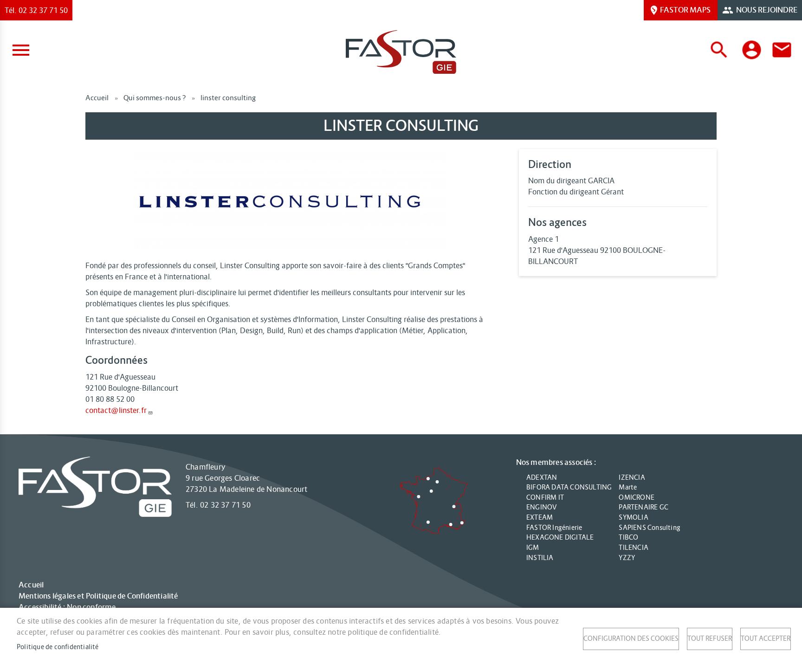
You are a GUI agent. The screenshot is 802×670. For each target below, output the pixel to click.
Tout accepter (765, 639)
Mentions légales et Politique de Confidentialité (98, 596)
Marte (628, 487)
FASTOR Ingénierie (554, 527)
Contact (781, 49)
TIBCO (628, 537)
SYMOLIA (633, 517)
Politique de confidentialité (58, 647)
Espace (751, 49)
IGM (532, 547)
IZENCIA (632, 477)
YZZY (627, 558)
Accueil (97, 97)
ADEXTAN (541, 477)
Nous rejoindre (766, 10)
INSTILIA (540, 558)
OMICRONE (636, 497)
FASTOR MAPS (685, 10)
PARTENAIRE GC (643, 507)
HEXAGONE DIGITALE (560, 537)
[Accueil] (401, 52)
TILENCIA (633, 547)
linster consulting (228, 97)
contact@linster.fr (116, 410)
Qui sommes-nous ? (154, 97)
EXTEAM (539, 517)
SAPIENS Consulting (649, 527)
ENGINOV (541, 507)
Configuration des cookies (631, 639)
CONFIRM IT (545, 497)
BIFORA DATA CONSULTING (569, 487)
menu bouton (21, 50)
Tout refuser (709, 639)
